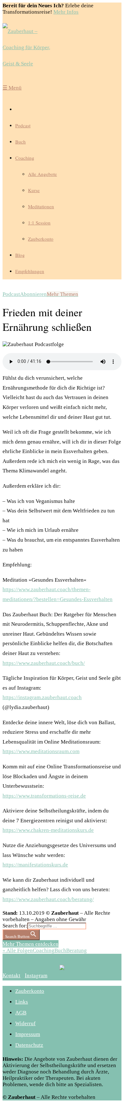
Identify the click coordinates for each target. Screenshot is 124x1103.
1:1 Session (39, 222)
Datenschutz (29, 1045)
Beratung (76, 950)
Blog (20, 255)
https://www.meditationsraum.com (41, 751)
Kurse (34, 190)
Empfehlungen (29, 271)
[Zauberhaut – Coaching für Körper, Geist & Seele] (31, 47)
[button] (11, 975)
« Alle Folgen (18, 950)
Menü (12, 88)
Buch (20, 141)
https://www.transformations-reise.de (44, 796)
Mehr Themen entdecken (31, 943)
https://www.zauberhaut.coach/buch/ (44, 663)
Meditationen (41, 206)
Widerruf (25, 1023)
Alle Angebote (42, 174)
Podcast (23, 125)
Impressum (27, 1034)
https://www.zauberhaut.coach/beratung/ (48, 899)
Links (21, 1002)
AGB (20, 1013)
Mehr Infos (66, 12)
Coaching (24, 158)
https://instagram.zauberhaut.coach (42, 697)
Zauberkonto (40, 239)
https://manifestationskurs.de (35, 865)
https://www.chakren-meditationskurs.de (48, 830)
